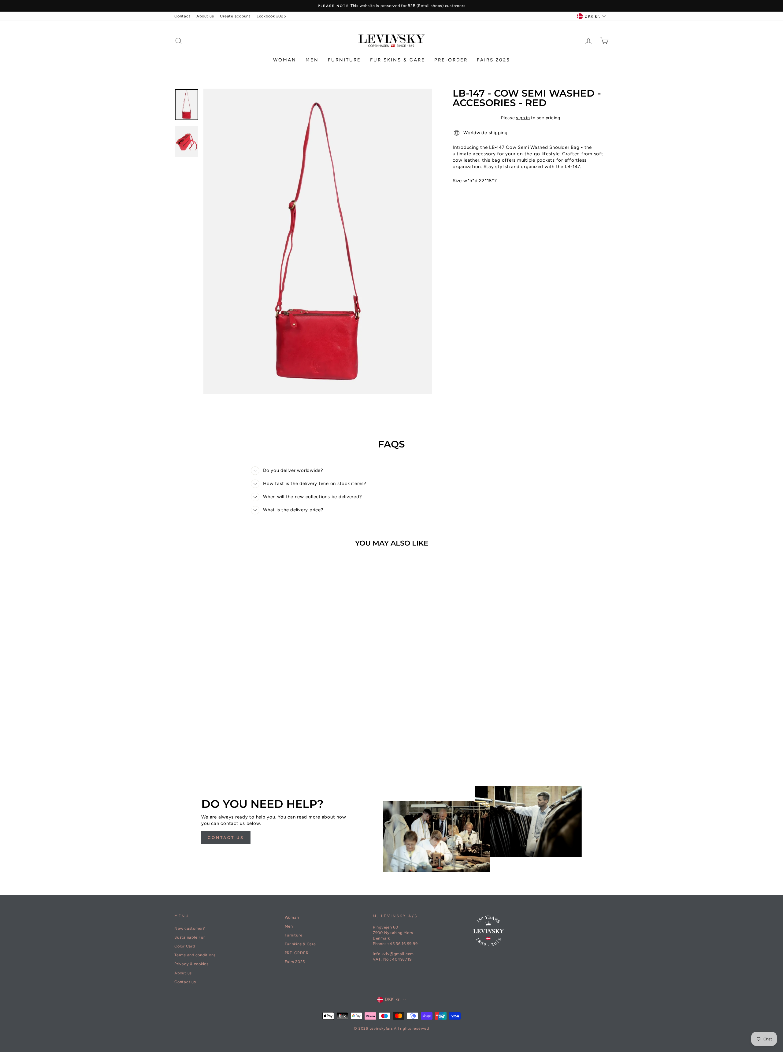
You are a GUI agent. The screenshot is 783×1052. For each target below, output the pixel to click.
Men (312, 60)
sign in (523, 117)
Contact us (226, 837)
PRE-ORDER (451, 60)
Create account (235, 16)
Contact (182, 16)
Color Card (184, 946)
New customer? (189, 928)
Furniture (344, 60)
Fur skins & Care (397, 60)
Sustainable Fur (189, 937)
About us (205, 16)
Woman (284, 60)
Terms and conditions (195, 955)
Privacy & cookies (191, 964)
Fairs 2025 (493, 60)
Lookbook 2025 (271, 16)
